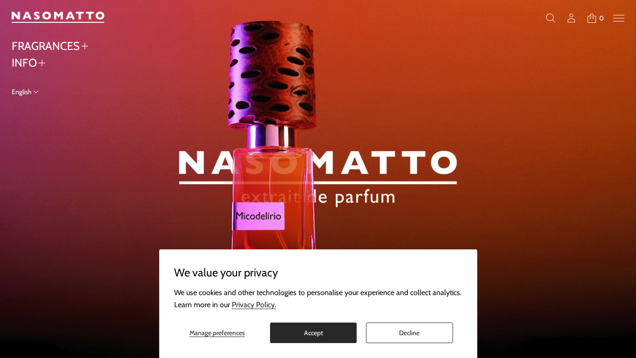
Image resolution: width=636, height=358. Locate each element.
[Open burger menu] (618, 18)
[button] (551, 18)
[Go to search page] (551, 18)
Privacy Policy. (254, 304)
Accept (313, 333)
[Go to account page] (571, 18)
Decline (409, 333)
